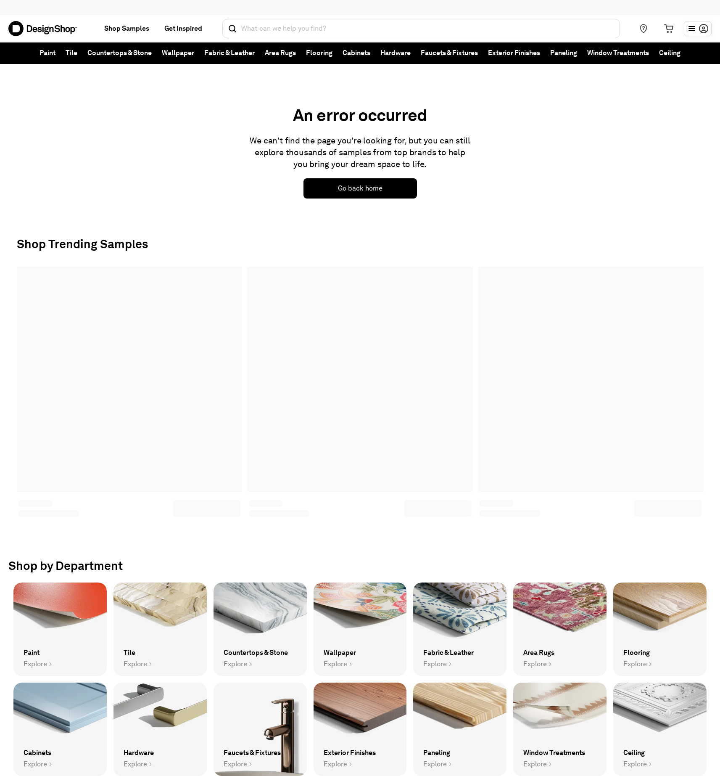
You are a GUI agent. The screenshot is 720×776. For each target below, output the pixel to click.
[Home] (46, 29)
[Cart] (669, 29)
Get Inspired (183, 28)
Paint (47, 53)
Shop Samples (126, 28)
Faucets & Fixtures (449, 53)
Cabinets (356, 53)
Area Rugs (280, 53)
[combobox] (421, 28)
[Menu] (698, 28)
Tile (71, 53)
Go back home (360, 188)
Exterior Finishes (514, 53)
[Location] (643, 29)
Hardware (395, 53)
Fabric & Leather (229, 53)
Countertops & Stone (119, 53)
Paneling (563, 53)
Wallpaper (178, 53)
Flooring (319, 53)
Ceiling (669, 53)
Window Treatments (618, 53)
